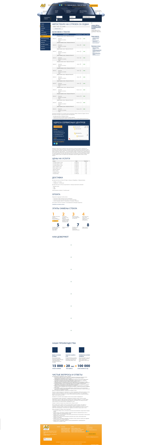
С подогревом (60, 19)
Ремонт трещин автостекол (76, 430)
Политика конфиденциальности (92, 436)
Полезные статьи (96, 46)
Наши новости (95, 36)
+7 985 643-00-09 (71, 5)
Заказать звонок (93, 5)
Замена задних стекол (65, 429)
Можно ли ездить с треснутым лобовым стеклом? (96, 48)
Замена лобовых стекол (65, 431)
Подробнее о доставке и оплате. (58, 204)
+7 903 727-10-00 (81, 5)
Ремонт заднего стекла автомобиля (78, 431)
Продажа (49, 4)
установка (53, 4)
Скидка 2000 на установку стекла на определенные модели (96, 27)
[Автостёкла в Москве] (43, 8)
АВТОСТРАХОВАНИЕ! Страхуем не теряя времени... (96, 38)
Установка (63, 426)
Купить (87, 38)
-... (91, 32)
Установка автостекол (65, 430)
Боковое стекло (58, 28)
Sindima (97, 444)
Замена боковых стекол (65, 428)
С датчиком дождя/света (61, 20)
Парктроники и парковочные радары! (96, 41)
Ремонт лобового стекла (75, 428)
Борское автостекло (96, 40)
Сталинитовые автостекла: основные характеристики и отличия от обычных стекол (97, 50)
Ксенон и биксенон (96, 42)
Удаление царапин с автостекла (77, 429)
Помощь (55, 220)
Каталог (58, 426)
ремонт (56, 4)
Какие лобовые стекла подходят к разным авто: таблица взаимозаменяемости (97, 53)
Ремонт (72, 426)
